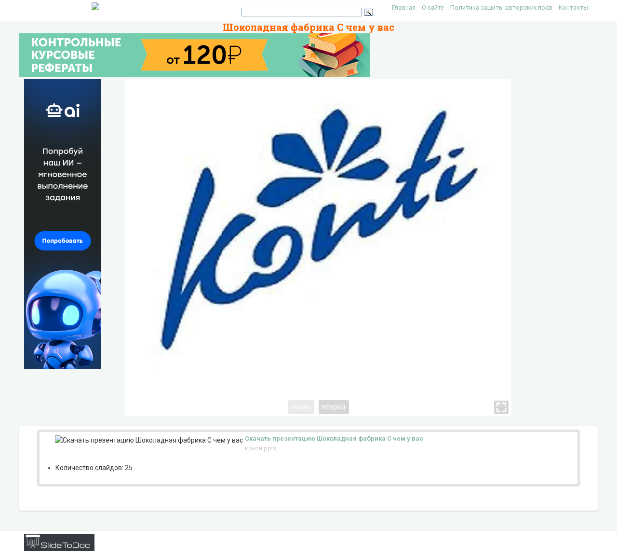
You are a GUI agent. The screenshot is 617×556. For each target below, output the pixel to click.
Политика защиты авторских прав (501, 7)
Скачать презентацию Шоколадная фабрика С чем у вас (334, 438)
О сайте (433, 7)
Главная (404, 7)
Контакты (573, 7)
